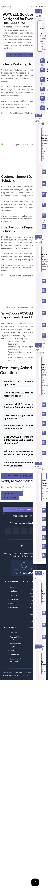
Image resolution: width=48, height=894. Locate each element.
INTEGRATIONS (11, 581)
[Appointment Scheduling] (40, 281)
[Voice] (40, 519)
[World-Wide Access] (40, 313)
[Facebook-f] (8, 530)
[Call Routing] (40, 70)
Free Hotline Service (24, 569)
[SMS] (40, 546)
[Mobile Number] (40, 423)
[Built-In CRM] (40, 325)
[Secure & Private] (40, 453)
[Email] (40, 537)
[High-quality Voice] (40, 183)
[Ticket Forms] (40, 555)
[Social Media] (40, 528)
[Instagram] (16, 530)
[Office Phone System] (40, 205)
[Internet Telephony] (40, 89)
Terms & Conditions (21, 675)
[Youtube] (32, 530)
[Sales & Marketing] (40, 613)
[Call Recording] (40, 107)
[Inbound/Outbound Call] (40, 215)
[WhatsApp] (40, 510)
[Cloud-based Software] (40, 171)
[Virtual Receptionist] (40, 290)
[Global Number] (40, 414)
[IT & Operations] (40, 637)
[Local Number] (40, 404)
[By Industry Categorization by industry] (40, 663)
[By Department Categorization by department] (40, 593)
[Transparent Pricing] (40, 442)
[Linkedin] (24, 530)
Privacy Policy (8, 675)
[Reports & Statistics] (40, 226)
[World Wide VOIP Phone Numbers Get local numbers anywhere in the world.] (40, 376)
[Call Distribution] (40, 60)
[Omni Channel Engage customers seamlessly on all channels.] (40, 487)
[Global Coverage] (40, 433)
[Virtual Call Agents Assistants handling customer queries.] (40, 259)
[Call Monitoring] (40, 194)
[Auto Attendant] (40, 79)
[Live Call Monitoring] (40, 98)
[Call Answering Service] (40, 301)
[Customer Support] (40, 625)
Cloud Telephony (33, 581)
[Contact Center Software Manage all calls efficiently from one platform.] (40, 144)
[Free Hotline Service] (24, 565)
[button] (24, 383)
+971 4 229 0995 (24, 572)
